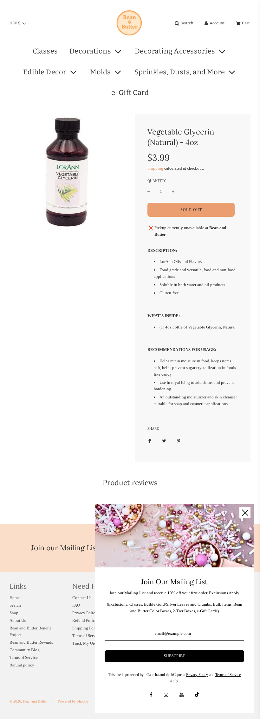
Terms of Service (24, 657)
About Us (18, 620)
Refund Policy (84, 620)
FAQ (76, 605)
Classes (45, 51)
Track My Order (86, 643)
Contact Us (81, 597)
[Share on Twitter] (164, 441)
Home (15, 597)
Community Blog (25, 649)
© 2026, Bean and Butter (28, 701)
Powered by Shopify (73, 701)
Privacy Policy (84, 612)
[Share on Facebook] (149, 441)
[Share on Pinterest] (178, 441)
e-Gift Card (130, 92)
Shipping (155, 168)
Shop (14, 612)
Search (15, 605)
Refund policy (22, 665)
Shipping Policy (86, 628)
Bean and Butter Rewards (31, 642)
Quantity (156, 181)
